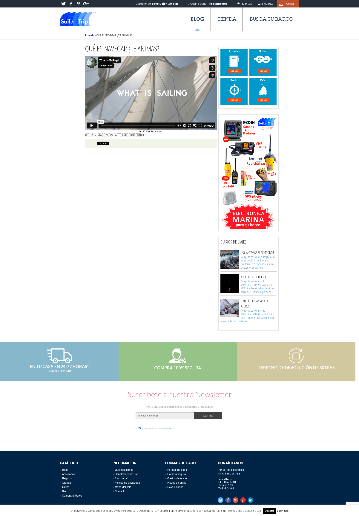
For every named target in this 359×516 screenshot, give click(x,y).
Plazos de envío (176, 482)
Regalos (67, 478)
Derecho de (156, 3)
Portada (89, 35)
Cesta (290, 3)
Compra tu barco (72, 495)
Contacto (120, 491)
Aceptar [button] (269, 510)
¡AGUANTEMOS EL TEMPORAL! (257, 252)
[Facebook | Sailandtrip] (71, 3)
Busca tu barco (271, 19)
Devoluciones (175, 487)
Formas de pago (177, 469)
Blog (197, 19)
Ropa (65, 469)
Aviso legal (121, 478)
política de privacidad (161, 428)
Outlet (65, 487)
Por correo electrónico (231, 469)
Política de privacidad (127, 482)
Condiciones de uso (126, 474)
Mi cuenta (266, 3)
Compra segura (176, 474)
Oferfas (66, 482)
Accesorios (68, 474)
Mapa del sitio (123, 487)
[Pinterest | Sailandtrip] (78, 3)
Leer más (283, 510)
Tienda (227, 19)
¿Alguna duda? (207, 3)
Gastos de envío (177, 478)
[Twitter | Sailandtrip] (63, 3)
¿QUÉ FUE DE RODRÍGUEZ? (254, 277)
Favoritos (246, 3)
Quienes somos (124, 469)
